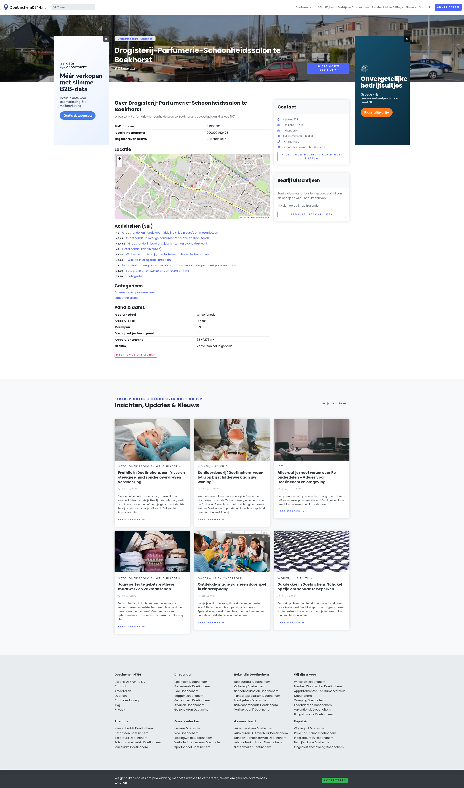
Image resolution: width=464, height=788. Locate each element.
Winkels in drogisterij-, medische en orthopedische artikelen (168, 254)
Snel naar (302, 7)
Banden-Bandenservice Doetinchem (260, 738)
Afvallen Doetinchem (189, 705)
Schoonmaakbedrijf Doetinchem (138, 742)
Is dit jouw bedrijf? (328, 68)
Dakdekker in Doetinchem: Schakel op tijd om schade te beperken (309, 587)
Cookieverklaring (127, 700)
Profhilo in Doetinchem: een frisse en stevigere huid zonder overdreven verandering (151, 477)
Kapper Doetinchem (189, 696)
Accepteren (335, 780)
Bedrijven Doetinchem (353, 7)
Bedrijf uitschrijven (312, 214)
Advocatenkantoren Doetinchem (258, 742)
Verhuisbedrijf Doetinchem (253, 709)
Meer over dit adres (136, 354)
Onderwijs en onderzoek (220, 578)
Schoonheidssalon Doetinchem (256, 691)
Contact (424, 7)
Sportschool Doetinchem (192, 747)
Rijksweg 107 (126, 68)
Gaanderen (291, 130)
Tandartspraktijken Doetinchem (257, 696)
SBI (320, 7)
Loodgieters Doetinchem (251, 700)
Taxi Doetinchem (186, 691)
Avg (117, 705)
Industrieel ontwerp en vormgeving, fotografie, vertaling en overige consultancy (179, 265)
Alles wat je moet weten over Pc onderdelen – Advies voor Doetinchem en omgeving (306, 477)
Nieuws (411, 7)
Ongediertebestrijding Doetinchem (319, 747)
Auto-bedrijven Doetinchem (254, 728)
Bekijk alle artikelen (334, 403)
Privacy (120, 709)
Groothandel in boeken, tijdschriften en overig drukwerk (168, 243)
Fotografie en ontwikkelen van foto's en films (158, 271)
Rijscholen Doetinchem (190, 682)
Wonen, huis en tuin (215, 466)
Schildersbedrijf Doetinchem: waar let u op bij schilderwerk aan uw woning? (230, 477)
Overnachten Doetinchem (313, 705)
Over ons (121, 696)
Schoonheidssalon (127, 298)
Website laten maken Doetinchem (198, 742)
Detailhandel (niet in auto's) (141, 249)
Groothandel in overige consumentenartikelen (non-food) (167, 238)
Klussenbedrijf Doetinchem (134, 728)
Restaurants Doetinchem (252, 682)
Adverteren (448, 7)
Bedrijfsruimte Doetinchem (313, 742)
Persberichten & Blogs (387, 7)
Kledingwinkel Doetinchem (193, 738)
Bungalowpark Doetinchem (313, 714)
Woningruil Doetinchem (310, 728)
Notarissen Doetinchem (131, 733)
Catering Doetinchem (249, 686)
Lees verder (129, 519)
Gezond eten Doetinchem (192, 709)
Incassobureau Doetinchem (314, 738)
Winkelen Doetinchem (310, 682)
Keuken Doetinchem (188, 728)
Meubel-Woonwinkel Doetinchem (318, 686)
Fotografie (135, 276)
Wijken (330, 7)
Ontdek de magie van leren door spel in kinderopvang (232, 587)
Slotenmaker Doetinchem (252, 747)
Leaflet (245, 217)
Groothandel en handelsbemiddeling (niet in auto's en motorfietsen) (170, 233)
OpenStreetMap (261, 217)
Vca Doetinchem (186, 733)
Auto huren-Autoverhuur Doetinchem (261, 733)
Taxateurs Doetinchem (131, 738)
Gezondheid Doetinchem (192, 700)
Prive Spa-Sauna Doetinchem (315, 733)
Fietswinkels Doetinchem (192, 686)
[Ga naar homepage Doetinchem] (24, 7)
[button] (192, 186)
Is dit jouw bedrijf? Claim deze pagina (312, 156)
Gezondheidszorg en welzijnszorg (149, 466)
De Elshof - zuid (294, 125)
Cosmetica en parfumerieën (135, 38)
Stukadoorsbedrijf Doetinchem (256, 705)
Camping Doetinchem (310, 700)
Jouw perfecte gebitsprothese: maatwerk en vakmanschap (146, 587)
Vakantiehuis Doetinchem (312, 709)
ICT (280, 466)
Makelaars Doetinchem (131, 747)
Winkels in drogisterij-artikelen (149, 260)
